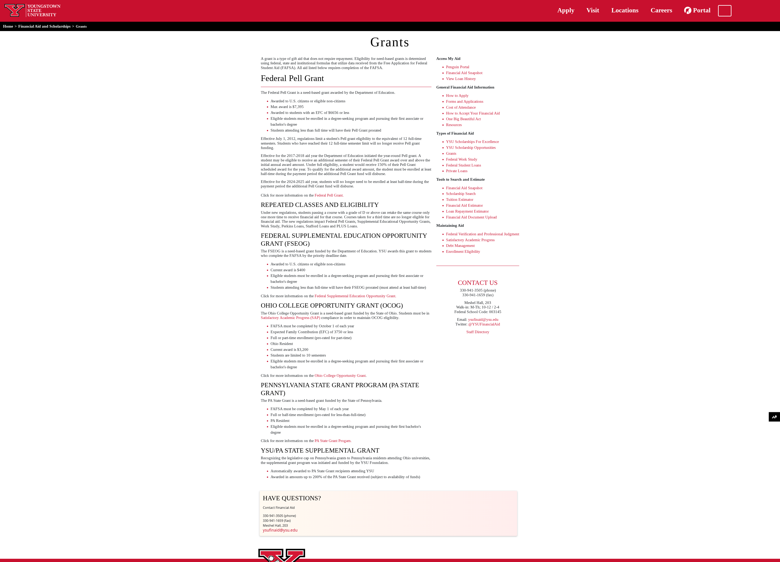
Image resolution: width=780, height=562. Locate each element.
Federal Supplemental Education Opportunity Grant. (355, 296)
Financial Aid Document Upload (471, 217)
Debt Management (460, 245)
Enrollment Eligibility (463, 251)
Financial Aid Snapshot (464, 73)
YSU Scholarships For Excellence (472, 141)
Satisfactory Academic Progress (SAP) (290, 318)
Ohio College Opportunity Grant (340, 375)
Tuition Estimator (459, 199)
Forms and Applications (464, 101)
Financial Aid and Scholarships (44, 26)
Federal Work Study (461, 159)
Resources (454, 125)
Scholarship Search (461, 193)
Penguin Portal (457, 67)
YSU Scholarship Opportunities (471, 147)
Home (8, 26)
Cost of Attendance (461, 107)
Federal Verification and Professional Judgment (482, 234)
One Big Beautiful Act (463, 119)
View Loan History (461, 79)
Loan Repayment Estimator (467, 211)
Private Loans (456, 171)
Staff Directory (477, 332)
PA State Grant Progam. (333, 441)
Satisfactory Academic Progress (470, 240)
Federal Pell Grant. (329, 195)
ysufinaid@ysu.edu (483, 319)
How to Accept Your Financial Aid (473, 113)
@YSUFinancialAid (484, 324)
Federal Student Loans (463, 165)
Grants (451, 153)
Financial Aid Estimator (464, 205)
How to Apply (457, 95)
